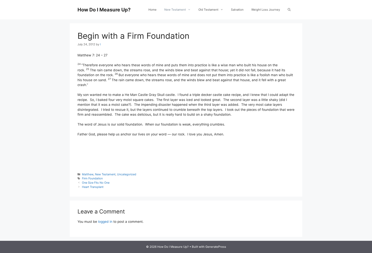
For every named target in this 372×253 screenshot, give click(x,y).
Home (152, 9)
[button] (289, 9)
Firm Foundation (92, 178)
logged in (105, 222)
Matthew (87, 174)
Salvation (237, 9)
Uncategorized (126, 174)
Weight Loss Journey (265, 9)
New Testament (175, 9)
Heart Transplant (92, 186)
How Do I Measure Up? (104, 10)
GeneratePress (215, 247)
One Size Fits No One (95, 182)
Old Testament (208, 9)
